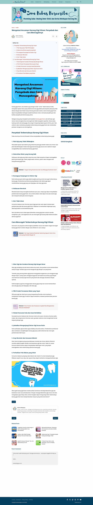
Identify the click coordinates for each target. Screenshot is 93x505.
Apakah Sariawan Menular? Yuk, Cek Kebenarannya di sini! (25, 441)
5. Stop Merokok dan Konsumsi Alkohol (26, 71)
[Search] (80, 2)
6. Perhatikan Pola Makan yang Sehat (25, 73)
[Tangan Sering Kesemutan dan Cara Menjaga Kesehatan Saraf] (15, 171)
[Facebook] (67, 500)
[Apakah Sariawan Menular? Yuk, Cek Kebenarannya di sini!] (14, 445)
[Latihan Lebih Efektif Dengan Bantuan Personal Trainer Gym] (14, 438)
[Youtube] (80, 500)
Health (13, 401)
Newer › (55, 418)
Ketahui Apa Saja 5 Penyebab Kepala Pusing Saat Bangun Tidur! (50, 435)
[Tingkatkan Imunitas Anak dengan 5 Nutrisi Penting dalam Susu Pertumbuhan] (14, 431)
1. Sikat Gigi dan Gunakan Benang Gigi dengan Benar (29, 61)
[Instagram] (75, 500)
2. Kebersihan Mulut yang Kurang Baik (26, 50)
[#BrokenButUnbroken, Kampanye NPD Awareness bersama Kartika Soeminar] (38, 431)
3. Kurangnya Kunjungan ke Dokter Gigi (26, 52)
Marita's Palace (75, 45)
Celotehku (76, 116)
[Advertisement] (35, 248)
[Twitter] (70, 500)
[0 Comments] (53, 36)
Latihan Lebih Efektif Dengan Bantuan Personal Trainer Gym (24, 435)
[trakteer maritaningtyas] (69, 98)
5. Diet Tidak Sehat (21, 57)
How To (75, 122)
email (79, 62)
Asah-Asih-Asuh (70, 111)
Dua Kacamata (65, 119)
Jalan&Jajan (70, 125)
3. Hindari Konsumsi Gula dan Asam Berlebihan (28, 66)
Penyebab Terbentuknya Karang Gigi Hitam (25, 45)
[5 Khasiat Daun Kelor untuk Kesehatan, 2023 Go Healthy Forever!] (38, 445)
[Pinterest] (78, 500)
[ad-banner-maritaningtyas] (71, 85)
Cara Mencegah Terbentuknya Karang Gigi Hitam (26, 59)
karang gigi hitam (40, 119)
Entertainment (75, 119)
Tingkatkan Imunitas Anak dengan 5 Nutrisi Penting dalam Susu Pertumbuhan (25, 429)
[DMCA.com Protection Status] (65, 103)
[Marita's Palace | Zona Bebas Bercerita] (19, 1)
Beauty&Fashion (65, 114)
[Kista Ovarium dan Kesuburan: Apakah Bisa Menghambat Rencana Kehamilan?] (15, 308)
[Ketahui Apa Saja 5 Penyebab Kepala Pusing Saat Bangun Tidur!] (38, 438)
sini (68, 60)
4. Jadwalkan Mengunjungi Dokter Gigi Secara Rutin (29, 68)
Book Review (65, 116)
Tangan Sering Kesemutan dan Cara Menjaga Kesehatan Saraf (40, 170)
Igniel (80, 502)
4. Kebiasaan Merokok (21, 55)
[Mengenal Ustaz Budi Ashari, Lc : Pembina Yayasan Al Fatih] (71, 185)
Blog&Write (76, 114)
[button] (13, 42)
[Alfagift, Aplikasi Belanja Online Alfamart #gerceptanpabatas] (71, 221)
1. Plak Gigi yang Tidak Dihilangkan (25, 48)
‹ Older (14, 418)
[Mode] (77, 2)
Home (32, 2)
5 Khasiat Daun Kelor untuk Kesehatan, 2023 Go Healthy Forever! (48, 442)
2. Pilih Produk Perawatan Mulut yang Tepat (27, 64)
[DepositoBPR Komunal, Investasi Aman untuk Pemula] (71, 203)
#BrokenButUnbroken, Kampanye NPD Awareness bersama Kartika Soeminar (49, 429)
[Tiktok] (73, 500)
